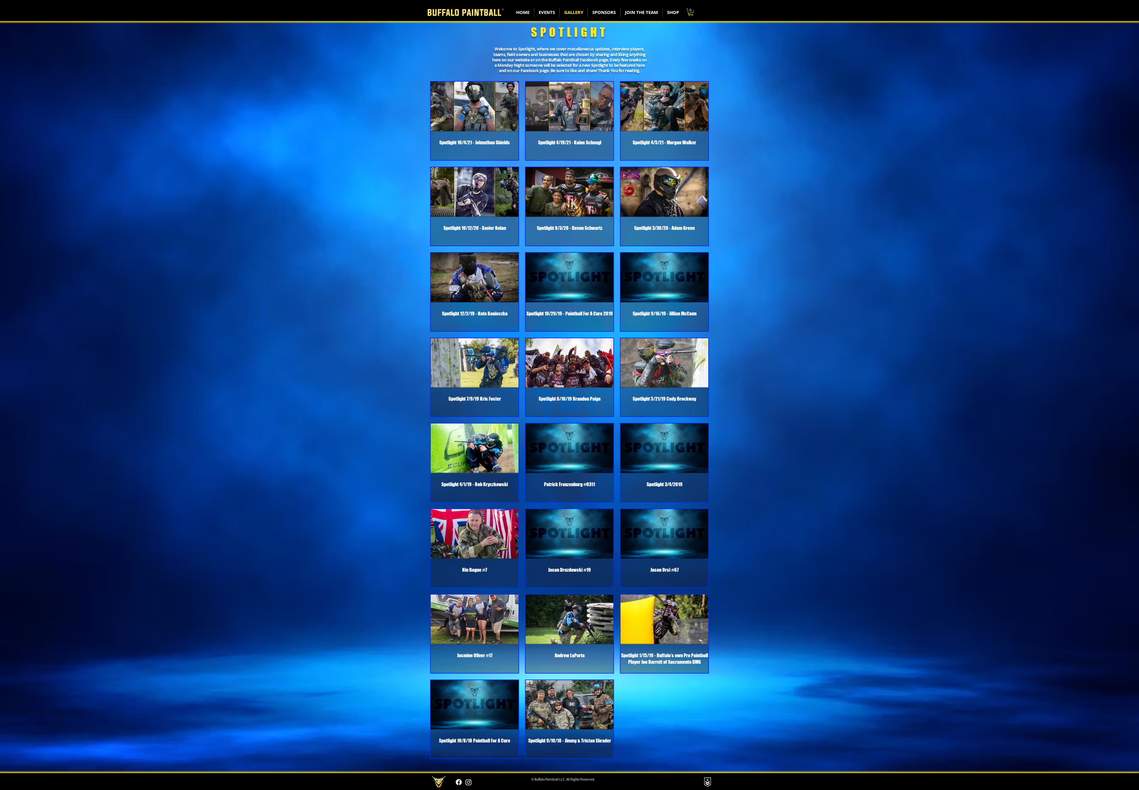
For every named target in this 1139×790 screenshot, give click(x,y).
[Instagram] (468, 782)
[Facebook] (459, 782)
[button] (690, 12)
